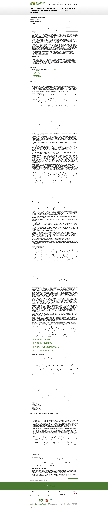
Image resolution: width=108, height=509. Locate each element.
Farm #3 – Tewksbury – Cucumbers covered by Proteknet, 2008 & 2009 (46, 347)
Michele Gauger (68, 27)
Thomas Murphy (36, 75)
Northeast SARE (49, 494)
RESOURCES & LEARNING (71, 4)
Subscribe (57, 486)
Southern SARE (49, 495)
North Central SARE (49, 493)
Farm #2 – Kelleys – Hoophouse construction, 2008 (42, 342)
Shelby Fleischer (36, 70)
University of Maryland (64, 503)
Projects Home (32, 492)
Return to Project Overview (73, 478)
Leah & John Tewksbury (37, 77)
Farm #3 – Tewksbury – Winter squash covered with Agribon (44, 349)
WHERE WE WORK (60, 4)
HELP (77, 4)
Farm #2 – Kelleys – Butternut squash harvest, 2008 (42, 343)
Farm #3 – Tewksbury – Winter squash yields (41, 351)
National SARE (49, 492)
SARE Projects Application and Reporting (35, 495)
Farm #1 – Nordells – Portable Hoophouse (41, 340)
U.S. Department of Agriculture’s (34, 504)
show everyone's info (52, 69)
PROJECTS (49, 4)
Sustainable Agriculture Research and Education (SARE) (43, 503)
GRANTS (65, 4)
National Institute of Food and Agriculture (43, 504)
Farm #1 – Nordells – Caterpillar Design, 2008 (41, 339)
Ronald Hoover (36, 72)
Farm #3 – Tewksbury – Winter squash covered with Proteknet (44, 344)
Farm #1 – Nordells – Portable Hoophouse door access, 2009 (44, 346)
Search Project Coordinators (34, 494)
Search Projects (32, 493)
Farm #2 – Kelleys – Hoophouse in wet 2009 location (43, 350)
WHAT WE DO (54, 4)
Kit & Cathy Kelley (36, 73)
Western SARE (49, 496)
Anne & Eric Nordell (37, 76)
